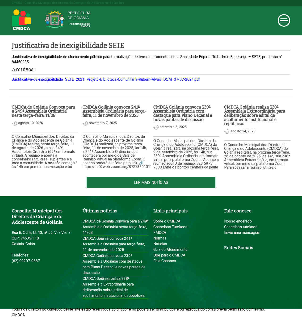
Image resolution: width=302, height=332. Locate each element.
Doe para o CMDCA (169, 255)
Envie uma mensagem (242, 232)
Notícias (160, 244)
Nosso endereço (238, 221)
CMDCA (21, 19)
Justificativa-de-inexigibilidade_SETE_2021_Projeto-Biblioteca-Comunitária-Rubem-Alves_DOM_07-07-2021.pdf (106, 79)
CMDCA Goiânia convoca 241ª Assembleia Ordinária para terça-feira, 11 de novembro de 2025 (114, 244)
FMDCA (159, 232)
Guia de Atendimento (170, 249)
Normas (159, 238)
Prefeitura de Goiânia (68, 19)
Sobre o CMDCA (166, 221)
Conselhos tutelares (240, 227)
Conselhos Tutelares (170, 227)
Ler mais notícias (151, 182)
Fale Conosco (164, 261)
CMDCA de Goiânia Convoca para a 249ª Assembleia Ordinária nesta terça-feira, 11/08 (116, 227)
